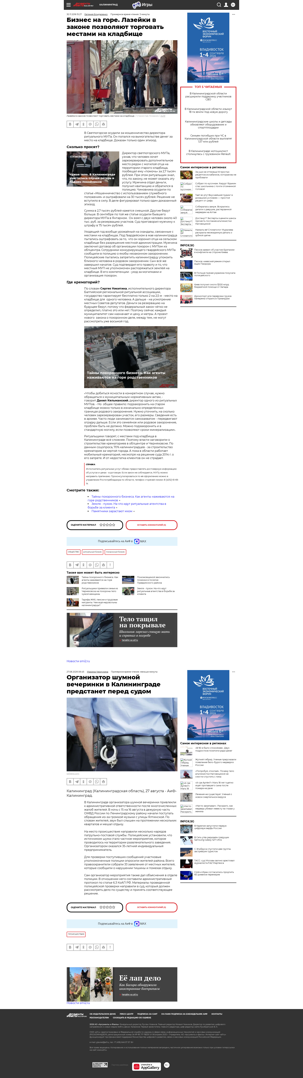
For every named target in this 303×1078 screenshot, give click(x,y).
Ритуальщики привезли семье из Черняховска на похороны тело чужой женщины (100, 591)
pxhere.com (73, 773)
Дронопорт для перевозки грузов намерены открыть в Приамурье (212, 297)
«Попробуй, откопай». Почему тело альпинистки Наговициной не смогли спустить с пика (214, 774)
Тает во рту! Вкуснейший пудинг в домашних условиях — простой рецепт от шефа (214, 198)
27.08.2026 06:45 (75, 671)
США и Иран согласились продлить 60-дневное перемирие (214, 873)
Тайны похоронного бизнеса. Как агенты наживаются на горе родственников (126, 375)
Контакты (216, 1014)
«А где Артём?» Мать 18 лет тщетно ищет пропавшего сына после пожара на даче (214, 785)
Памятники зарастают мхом (112, 511)
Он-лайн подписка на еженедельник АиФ (184, 1014)
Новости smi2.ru (78, 661)
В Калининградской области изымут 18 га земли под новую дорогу (208, 111)
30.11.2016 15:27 (74, 14)
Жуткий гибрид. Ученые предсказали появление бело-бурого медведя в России (215, 762)
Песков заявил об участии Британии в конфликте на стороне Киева (214, 251)
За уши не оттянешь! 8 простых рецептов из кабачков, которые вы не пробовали (215, 175)
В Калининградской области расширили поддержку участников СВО (208, 96)
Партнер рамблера (120, 1065)
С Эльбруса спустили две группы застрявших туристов (212, 850)
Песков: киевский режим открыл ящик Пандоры (212, 262)
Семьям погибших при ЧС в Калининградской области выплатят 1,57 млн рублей (208, 138)
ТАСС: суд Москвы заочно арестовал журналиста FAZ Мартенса (214, 861)
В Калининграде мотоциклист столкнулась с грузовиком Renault (208, 153)
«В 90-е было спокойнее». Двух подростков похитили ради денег (213, 749)
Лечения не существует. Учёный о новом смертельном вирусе (213, 795)
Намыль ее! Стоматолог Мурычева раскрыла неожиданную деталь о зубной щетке (214, 232)
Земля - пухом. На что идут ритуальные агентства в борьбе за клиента (156, 591)
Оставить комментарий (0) (151, 525)
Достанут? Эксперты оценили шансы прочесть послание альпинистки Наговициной (215, 221)
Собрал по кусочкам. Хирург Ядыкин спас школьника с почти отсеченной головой (215, 186)
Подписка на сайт (147, 1014)
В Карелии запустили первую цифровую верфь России (210, 827)
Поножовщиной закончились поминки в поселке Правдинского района (153, 580)
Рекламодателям (99, 1018)
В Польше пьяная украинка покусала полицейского (214, 274)
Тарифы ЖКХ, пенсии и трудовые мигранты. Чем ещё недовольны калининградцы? (100, 602)
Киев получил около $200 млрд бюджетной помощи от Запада (211, 285)
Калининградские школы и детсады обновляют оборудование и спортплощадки (208, 124)
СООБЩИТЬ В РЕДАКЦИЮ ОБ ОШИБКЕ (132, 1018)
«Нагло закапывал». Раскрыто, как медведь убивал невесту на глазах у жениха (215, 808)
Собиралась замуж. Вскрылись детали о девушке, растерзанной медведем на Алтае (213, 209)
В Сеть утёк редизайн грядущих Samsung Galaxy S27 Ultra (211, 838)
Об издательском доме (103, 1014)
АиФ (162, 116)
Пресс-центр (126, 1014)
